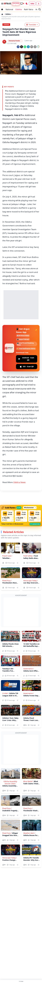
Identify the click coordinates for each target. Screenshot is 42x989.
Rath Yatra (28, 9)
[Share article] (17, 563)
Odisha (18, 9)
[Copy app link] (35, 46)
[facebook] (18, 46)
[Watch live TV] (22, 3)
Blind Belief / (28, 781)
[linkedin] (28, 46)
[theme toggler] (26, 3)
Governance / (28, 669)
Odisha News (19, 482)
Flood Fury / (6, 580)
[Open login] (38, 3)
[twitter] (21, 46)
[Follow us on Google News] (38, 46)
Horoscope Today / (30, 580)
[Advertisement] (21, 79)
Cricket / (5, 693)
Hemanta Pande (14, 41)
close (21, 981)
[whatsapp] (24, 46)
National (9, 9)
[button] (7, 516)
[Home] (2, 14)
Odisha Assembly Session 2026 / (10, 782)
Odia (32, 3)
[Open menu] (2, 3)
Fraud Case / (7, 556)
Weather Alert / (29, 833)
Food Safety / (28, 556)
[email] (31, 46)
